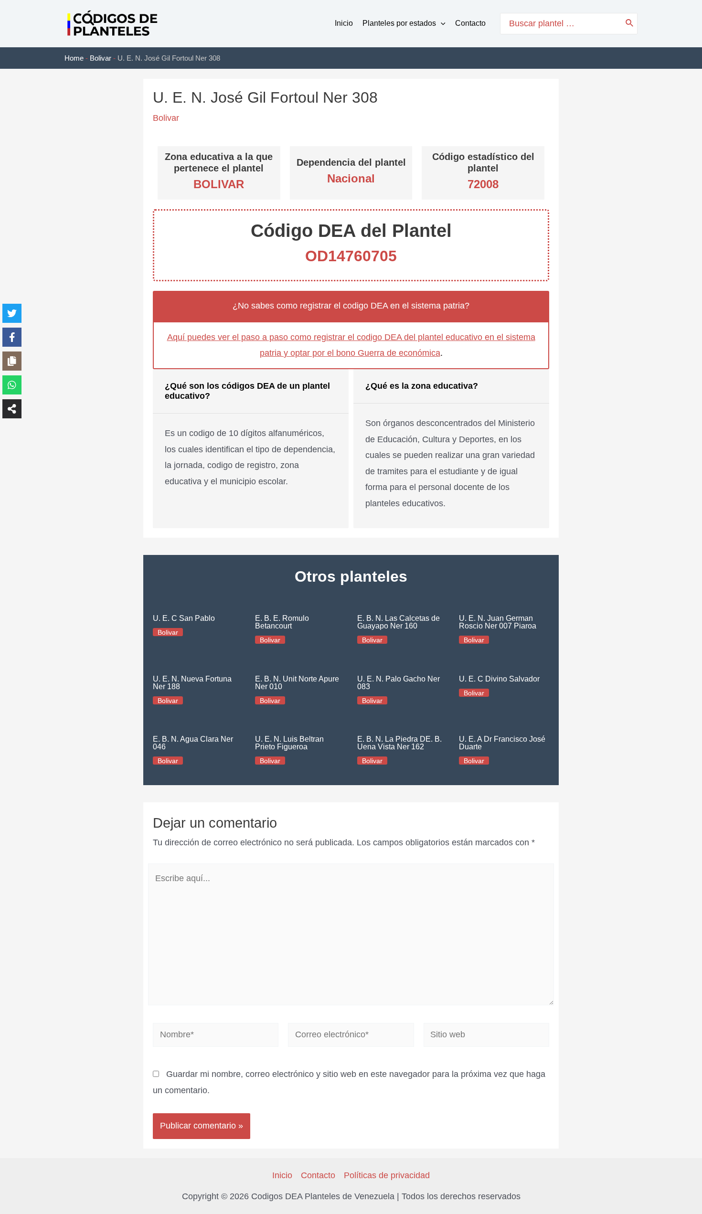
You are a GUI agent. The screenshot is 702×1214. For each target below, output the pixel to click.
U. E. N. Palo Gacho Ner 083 (398, 683)
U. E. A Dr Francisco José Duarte (502, 743)
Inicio (344, 23)
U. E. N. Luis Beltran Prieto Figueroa (289, 743)
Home (74, 58)
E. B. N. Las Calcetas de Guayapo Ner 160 (398, 622)
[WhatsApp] (11, 384)
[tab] (251, 448)
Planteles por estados (399, 23)
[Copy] (11, 361)
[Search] (630, 23)
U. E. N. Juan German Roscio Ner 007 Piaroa (497, 622)
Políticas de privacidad (387, 1175)
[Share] (11, 408)
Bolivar (100, 58)
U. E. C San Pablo (184, 618)
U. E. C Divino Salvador (499, 679)
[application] (441, 23)
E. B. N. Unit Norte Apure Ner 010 (297, 683)
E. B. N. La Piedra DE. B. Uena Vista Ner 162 (399, 743)
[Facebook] (11, 337)
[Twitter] (11, 313)
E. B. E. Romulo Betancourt (282, 622)
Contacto (470, 23)
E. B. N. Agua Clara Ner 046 (193, 743)
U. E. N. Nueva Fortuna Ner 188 (192, 683)
